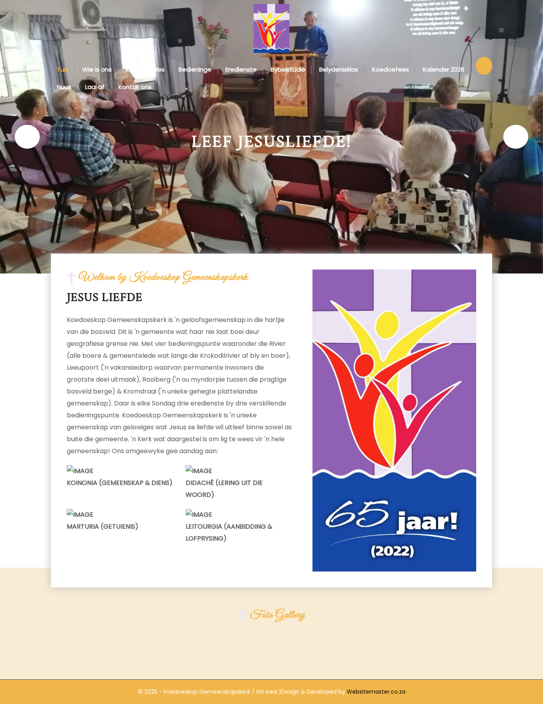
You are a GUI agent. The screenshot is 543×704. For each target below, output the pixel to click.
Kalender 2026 (443, 69)
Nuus (64, 87)
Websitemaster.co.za (375, 692)
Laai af (95, 87)
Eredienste (241, 69)
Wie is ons (97, 69)
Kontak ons (134, 87)
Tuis (62, 69)
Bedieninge (194, 69)
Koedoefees (390, 69)
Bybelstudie (288, 69)
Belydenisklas (338, 69)
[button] (27, 136)
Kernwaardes (145, 69)
